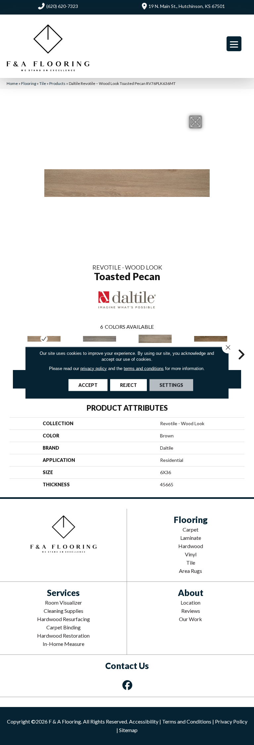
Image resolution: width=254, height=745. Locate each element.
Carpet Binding (63, 627)
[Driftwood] (155, 339)
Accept (88, 385)
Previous (13, 344)
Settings (171, 385)
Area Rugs (190, 571)
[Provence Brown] (210, 338)
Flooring (28, 83)
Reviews (190, 611)
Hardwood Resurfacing (63, 619)
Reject (128, 385)
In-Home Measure (63, 644)
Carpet (190, 529)
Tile (42, 83)
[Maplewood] (99, 338)
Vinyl (190, 554)
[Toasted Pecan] (44, 338)
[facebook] (127, 685)
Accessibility (143, 721)
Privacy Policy (231, 721)
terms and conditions (144, 368)
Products (57, 83)
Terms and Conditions (186, 721)
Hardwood (190, 546)
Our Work (190, 619)
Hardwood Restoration (63, 635)
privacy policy (93, 368)
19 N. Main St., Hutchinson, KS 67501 (186, 6)
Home (12, 83)
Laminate (190, 538)
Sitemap (128, 730)
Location (190, 602)
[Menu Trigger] (234, 43)
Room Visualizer (63, 602)
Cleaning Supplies (63, 611)
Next (241, 344)
